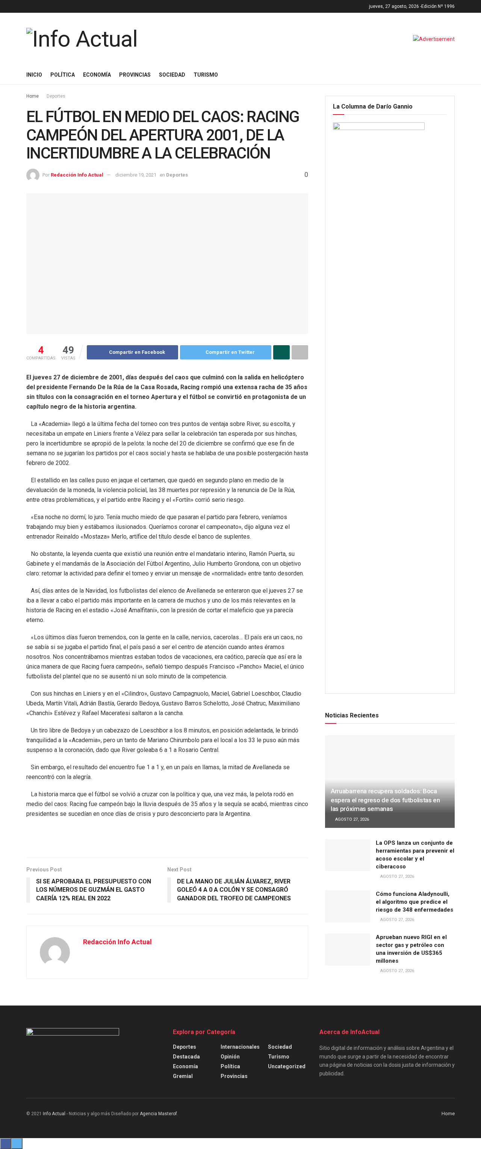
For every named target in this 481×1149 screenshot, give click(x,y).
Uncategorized (287, 1066)
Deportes (56, 96)
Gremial (183, 1076)
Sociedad (172, 75)
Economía (97, 75)
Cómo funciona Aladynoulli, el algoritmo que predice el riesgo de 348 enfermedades (414, 902)
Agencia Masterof (158, 1113)
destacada (186, 1057)
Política (62, 75)
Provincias (135, 75)
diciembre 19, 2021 (135, 175)
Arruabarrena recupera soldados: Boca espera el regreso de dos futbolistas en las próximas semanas (385, 800)
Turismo (206, 75)
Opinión (230, 1057)
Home (32, 96)
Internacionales (240, 1047)
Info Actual (54, 1113)
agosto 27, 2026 (351, 819)
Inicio (34, 75)
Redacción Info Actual (77, 175)
